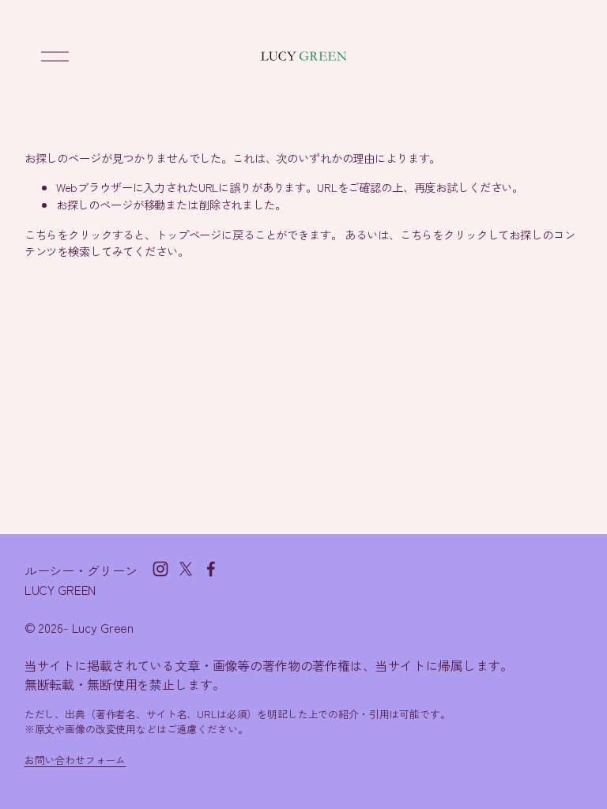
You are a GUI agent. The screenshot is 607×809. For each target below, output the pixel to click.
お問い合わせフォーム (75, 759)
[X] (186, 569)
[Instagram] (160, 569)
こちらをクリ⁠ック (68, 234)
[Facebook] (211, 569)
